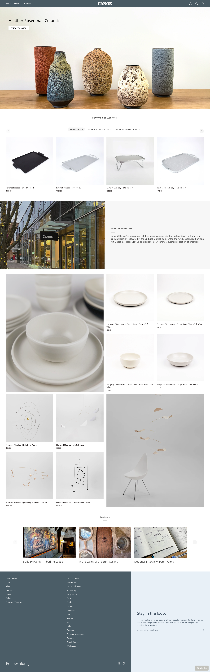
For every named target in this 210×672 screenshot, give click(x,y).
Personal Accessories (75, 634)
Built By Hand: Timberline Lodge (43, 561)
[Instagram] (124, 663)
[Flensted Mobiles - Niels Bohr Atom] (29, 418)
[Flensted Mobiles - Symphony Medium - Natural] (29, 475)
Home (69, 614)
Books (69, 602)
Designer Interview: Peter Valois (154, 561)
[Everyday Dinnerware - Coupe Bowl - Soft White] (180, 357)
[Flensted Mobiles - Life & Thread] (80, 418)
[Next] (202, 131)
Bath (69, 598)
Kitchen (70, 622)
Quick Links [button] (12, 579)
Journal (9, 590)
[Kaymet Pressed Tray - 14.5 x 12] (29, 161)
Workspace (71, 646)
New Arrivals (72, 582)
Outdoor (70, 630)
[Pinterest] (119, 663)
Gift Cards (71, 610)
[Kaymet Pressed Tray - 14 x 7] (80, 161)
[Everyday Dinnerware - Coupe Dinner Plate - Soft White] (130, 297)
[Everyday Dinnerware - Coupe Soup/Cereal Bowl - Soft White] (130, 357)
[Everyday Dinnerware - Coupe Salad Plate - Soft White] (180, 297)
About (8, 586)
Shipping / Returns (14, 602)
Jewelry (70, 618)
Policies (9, 598)
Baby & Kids (72, 594)
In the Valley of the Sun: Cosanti (98, 561)
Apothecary (71, 590)
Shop (8, 582)
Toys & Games (73, 642)
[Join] (202, 630)
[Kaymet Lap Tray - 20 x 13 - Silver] (130, 161)
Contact (9, 594)
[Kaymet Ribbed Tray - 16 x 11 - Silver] (180, 161)
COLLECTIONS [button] (73, 579)
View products (18, 28)
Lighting (70, 626)
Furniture (71, 606)
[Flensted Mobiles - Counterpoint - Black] (80, 475)
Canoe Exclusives (74, 586)
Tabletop (70, 638)
